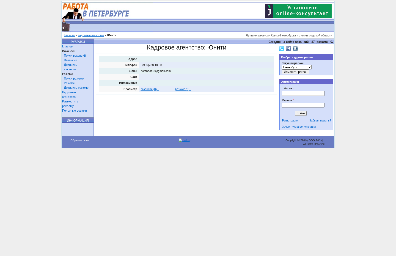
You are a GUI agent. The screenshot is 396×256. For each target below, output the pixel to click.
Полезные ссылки (74, 110)
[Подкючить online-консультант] (298, 16)
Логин (289, 88)
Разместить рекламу (70, 103)
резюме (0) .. (183, 89)
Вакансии (70, 60)
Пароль (288, 100)
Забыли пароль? (320, 120)
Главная (69, 35)
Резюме (69, 83)
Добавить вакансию (70, 66)
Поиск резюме (74, 78)
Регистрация (290, 120)
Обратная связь (80, 140)
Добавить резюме (76, 87)
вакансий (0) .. (150, 89)
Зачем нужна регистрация (299, 126)
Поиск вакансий (75, 55)
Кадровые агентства (91, 35)
